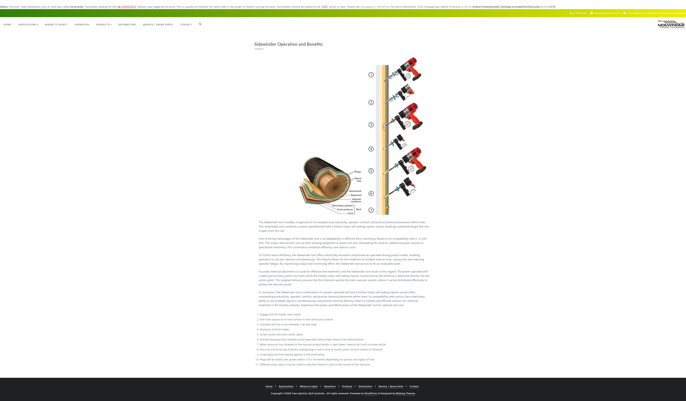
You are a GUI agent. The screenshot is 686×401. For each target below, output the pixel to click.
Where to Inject (309, 386)
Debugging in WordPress (375, 6)
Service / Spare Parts (391, 386)
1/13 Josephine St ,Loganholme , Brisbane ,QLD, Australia (655, 13)
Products (347, 386)
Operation (330, 386)
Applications (286, 386)
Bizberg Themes (405, 393)
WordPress (371, 393)
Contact (414, 386)
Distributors (365, 386)
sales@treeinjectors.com (606, 13)
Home (268, 386)
